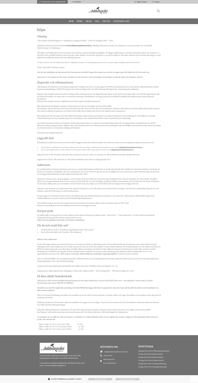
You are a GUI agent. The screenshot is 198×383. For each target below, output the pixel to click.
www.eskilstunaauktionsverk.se (78, 46)
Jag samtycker (100, 379)
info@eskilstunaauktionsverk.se (131, 147)
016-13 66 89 (108, 356)
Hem (71, 21)
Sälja (89, 21)
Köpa (79, 21)
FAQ (97, 21)
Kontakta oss (121, 21)
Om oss (106, 21)
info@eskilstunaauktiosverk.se (122, 150)
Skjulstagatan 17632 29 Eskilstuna (109, 361)
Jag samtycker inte (127, 379)
